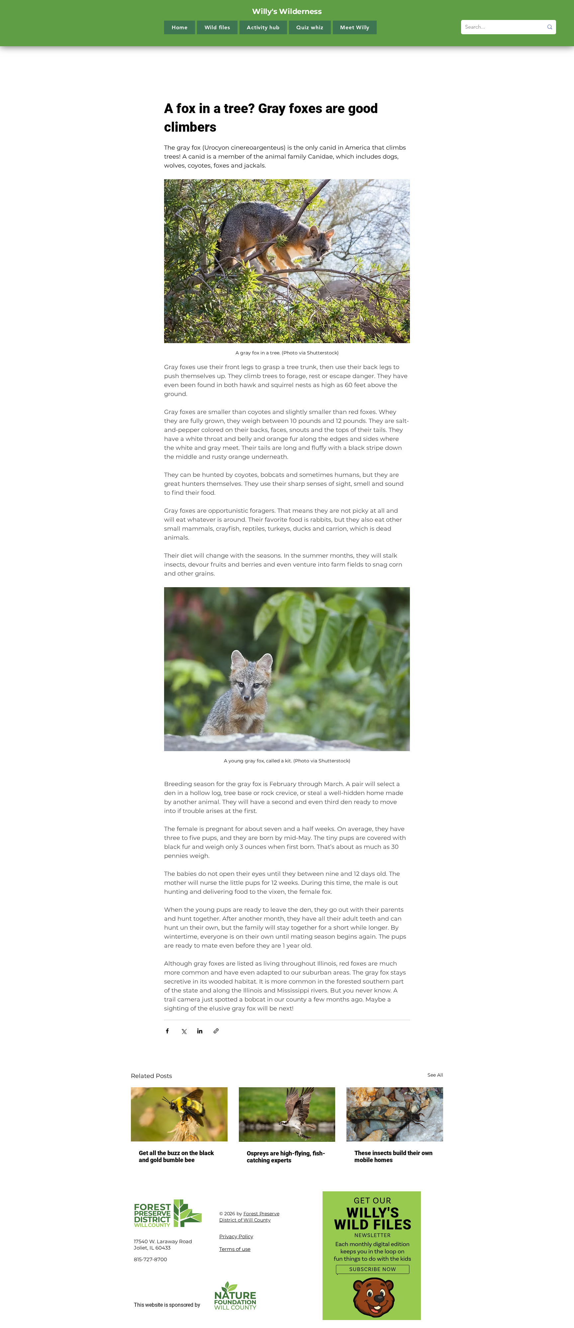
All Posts (141, 59)
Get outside (317, 59)
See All (435, 1075)
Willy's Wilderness (287, 11)
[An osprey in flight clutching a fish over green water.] (287, 1114)
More (386, 59)
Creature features (270, 59)
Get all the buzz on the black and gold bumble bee (176, 1156)
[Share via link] (216, 1031)
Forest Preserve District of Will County (249, 1217)
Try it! (230, 59)
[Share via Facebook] (167, 1031)
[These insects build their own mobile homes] (394, 1114)
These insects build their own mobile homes (393, 1156)
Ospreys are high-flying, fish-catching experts (286, 1157)
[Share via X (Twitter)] (183, 1031)
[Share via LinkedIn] (200, 1031)
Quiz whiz (355, 59)
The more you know (187, 59)
